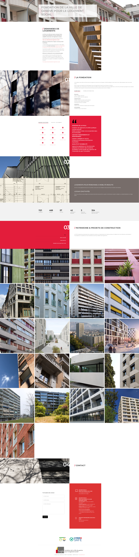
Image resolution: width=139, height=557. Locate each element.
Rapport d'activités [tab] (43, 122)
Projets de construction (59, 243)
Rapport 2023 (63, 139)
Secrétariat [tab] (77, 90)
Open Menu (5, 4)
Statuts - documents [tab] (56, 122)
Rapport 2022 (53, 139)
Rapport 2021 (43, 139)
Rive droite (63, 240)
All (65, 234)
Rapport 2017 (63, 129)
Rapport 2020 (63, 134)
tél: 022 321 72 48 (81, 554)
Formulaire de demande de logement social (51, 61)
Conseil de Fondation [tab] (88, 90)
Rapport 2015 (43, 129)
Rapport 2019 (53, 134)
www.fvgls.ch (75, 554)
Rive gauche (63, 237)
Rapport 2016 (53, 129)
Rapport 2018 (43, 134)
